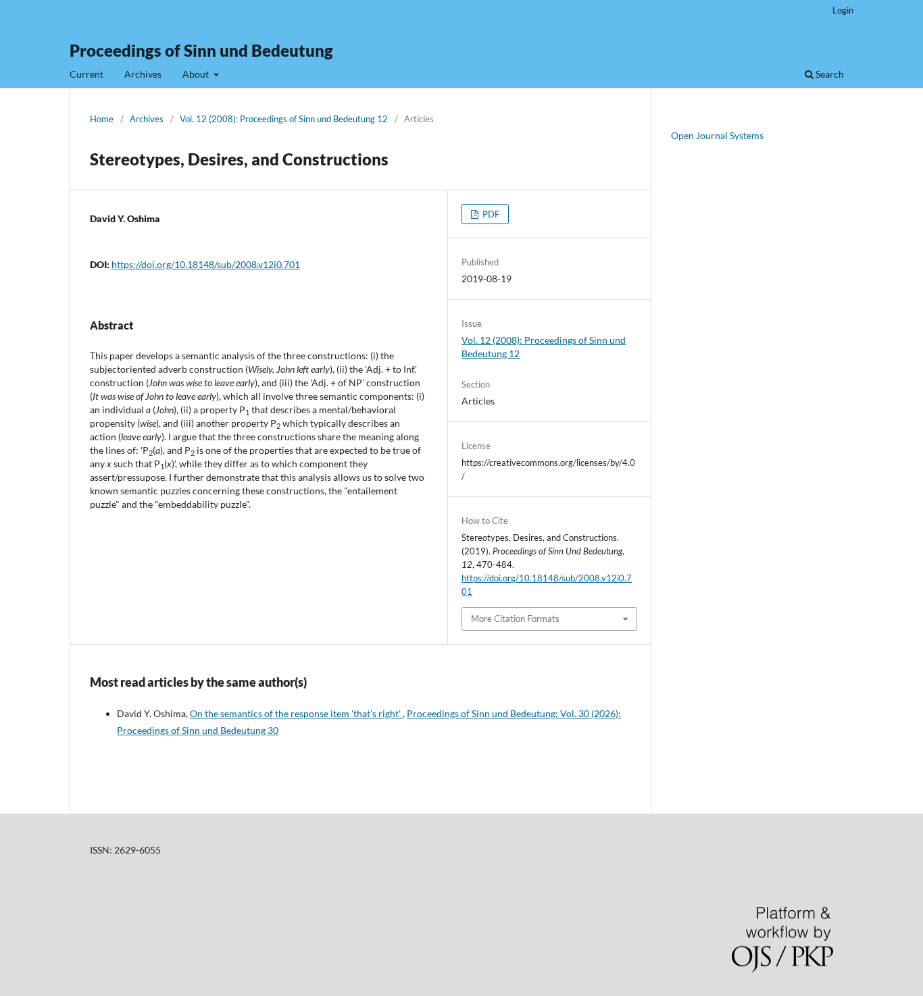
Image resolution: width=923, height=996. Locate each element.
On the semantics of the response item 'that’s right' (296, 713)
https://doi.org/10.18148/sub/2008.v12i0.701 (205, 264)
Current (86, 74)
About (196, 74)
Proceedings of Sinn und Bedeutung (201, 50)
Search (829, 74)
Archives (142, 74)
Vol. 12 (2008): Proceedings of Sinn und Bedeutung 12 (284, 118)
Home (102, 118)
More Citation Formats (515, 618)
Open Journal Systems (717, 135)
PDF (489, 214)
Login (842, 10)
